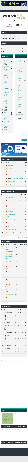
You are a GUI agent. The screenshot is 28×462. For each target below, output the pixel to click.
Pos (2, 309)
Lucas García (10, 168)
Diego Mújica (10, 197)
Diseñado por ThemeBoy (5, 457)
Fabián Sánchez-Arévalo (6, 74)
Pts (26, 309)
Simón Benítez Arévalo (12, 219)
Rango (2, 162)
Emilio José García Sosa (20, 116)
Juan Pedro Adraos (19, 89)
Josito (9, 226)
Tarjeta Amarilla (23, 244)
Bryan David (10, 165)
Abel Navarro (10, 175)
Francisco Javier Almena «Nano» (8, 273)
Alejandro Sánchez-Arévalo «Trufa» (9, 256)
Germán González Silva (12, 184)
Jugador (7, 162)
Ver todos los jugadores (22, 187)
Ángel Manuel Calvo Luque (6, 82)
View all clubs (24, 445)
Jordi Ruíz (6, 109)
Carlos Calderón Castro (6, 105)
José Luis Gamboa (11, 181)
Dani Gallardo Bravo (12, 211)
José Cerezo (10, 222)
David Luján (6, 121)
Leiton (9, 171)
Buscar (2, 138)
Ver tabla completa (23, 358)
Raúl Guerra (10, 294)
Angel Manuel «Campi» (12, 229)
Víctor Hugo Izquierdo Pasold (16, 178)
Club (5, 309)
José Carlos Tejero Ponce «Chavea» (20, 61)
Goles (25, 162)
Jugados (21, 194)
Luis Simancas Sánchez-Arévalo (9, 249)
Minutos (16, 244)
